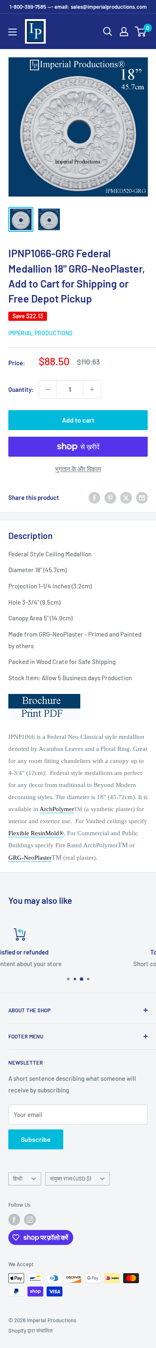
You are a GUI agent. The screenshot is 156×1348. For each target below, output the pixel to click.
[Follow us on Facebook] (14, 1219)
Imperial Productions (40, 333)
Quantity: (21, 389)
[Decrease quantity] (48, 389)
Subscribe (36, 1139)
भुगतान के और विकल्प (78, 468)
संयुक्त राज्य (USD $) (70, 1178)
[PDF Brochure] (44, 693)
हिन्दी (17, 1178)
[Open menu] (12, 32)
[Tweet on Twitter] (126, 497)
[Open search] (107, 31)
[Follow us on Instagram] (30, 1219)
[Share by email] (142, 497)
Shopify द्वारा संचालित (30, 1330)
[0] (141, 32)
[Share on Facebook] (94, 497)
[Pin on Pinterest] (110, 497)
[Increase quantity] (92, 389)
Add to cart (78, 420)
